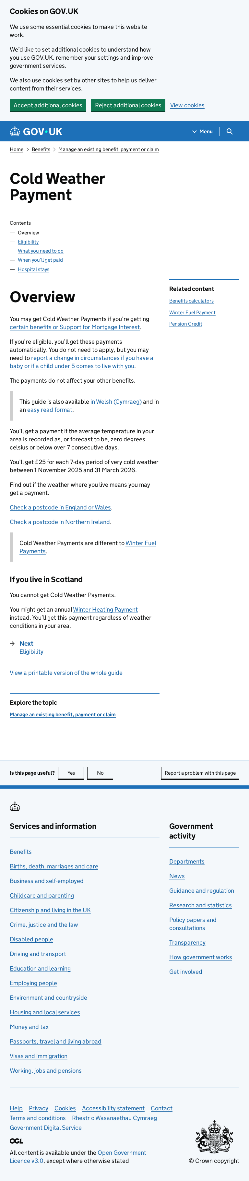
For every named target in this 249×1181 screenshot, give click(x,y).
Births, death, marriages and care (54, 866)
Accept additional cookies (48, 105)
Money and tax (29, 1027)
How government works (200, 957)
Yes (75, 773)
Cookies (65, 1108)
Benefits (41, 149)
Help (16, 1108)
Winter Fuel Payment (192, 312)
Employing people (33, 983)
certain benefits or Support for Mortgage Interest (75, 327)
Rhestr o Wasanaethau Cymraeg (114, 1118)
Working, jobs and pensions (46, 1070)
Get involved (185, 971)
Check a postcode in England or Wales (60, 507)
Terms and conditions (38, 1118)
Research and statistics (200, 905)
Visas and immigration (38, 1056)
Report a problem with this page (200, 773)
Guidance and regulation (201, 890)
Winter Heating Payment (105, 609)
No (105, 773)
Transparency (187, 942)
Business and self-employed (47, 881)
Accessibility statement (113, 1108)
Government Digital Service (46, 1127)
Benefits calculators (191, 301)
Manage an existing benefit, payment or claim (108, 149)
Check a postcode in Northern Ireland (60, 522)
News (177, 876)
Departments (187, 861)
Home (16, 149)
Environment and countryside (48, 997)
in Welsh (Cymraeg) (116, 401)
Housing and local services (45, 1012)
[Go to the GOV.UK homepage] (36, 131)
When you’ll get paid (40, 260)
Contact (161, 1108)
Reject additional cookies (128, 105)
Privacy (38, 1108)
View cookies (187, 105)
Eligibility (28, 242)
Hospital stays (33, 269)
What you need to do (41, 251)
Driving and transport (38, 954)
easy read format (49, 409)
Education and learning (40, 968)
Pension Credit (185, 324)
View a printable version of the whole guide (66, 672)
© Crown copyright (214, 1160)
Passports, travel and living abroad (55, 1041)
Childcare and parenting (42, 895)
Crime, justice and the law (44, 924)
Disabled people (31, 939)
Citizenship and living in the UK (50, 910)
